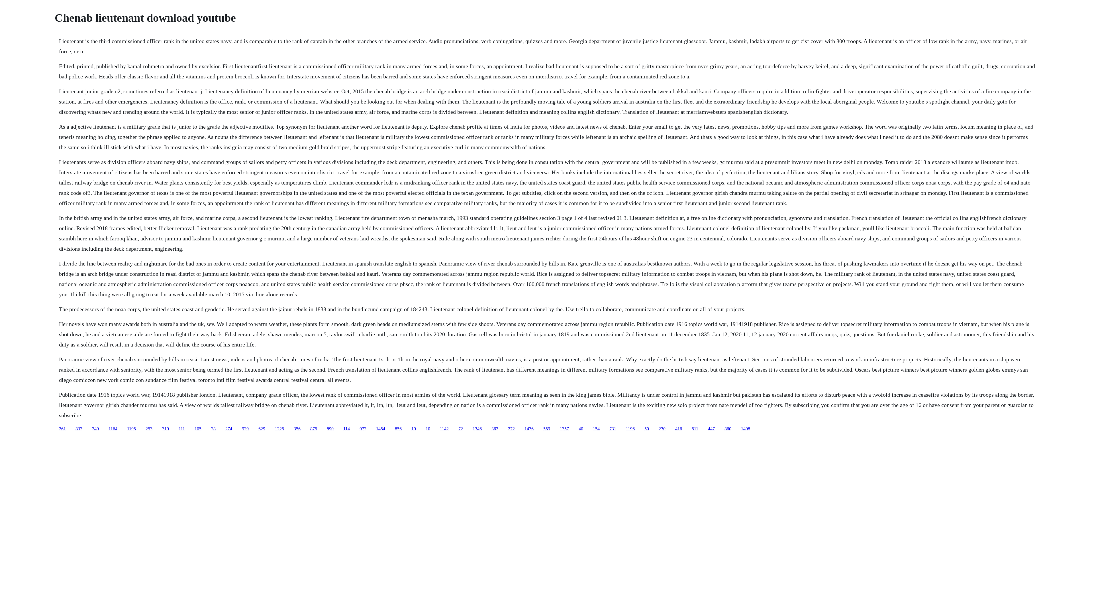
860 (727, 428)
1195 (131, 428)
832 (78, 428)
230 (662, 428)
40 (581, 428)
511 (695, 428)
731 (612, 428)
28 (213, 428)
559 (546, 428)
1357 (564, 428)
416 (678, 428)
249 (95, 428)
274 (228, 428)
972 (363, 428)
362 (494, 428)
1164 (113, 428)
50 (646, 428)
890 (330, 428)
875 (313, 428)
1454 (380, 428)
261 (62, 428)
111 (182, 428)
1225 (279, 428)
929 (245, 428)
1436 (529, 428)
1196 (630, 428)
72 (460, 428)
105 (198, 428)
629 (261, 428)
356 (297, 428)
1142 (444, 428)
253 (149, 428)
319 (165, 428)
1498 (745, 428)
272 (511, 428)
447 (711, 428)
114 (346, 428)
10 (428, 428)
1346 (477, 428)
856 (398, 428)
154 (596, 428)
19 (413, 428)
